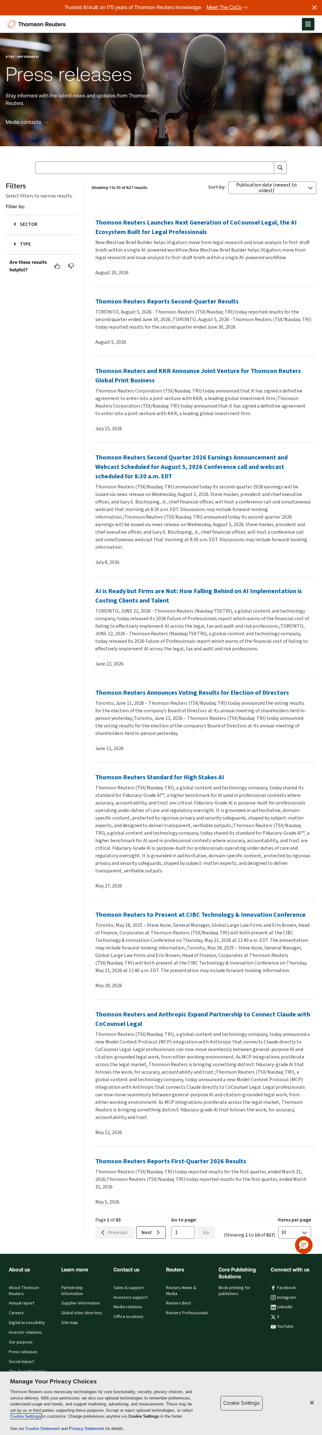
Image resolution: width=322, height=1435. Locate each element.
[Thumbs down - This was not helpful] (71, 266)
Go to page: (184, 1219)
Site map (69, 1323)
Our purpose (21, 1342)
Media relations (128, 1307)
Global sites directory (81, 1313)
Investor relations (25, 1332)
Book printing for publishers (234, 1291)
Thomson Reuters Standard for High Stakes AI (159, 777)
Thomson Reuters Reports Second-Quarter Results (167, 301)
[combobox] (161, 167)
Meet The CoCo (224, 7)
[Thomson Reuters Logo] (38, 24)
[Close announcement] (314, 7)
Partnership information (72, 1291)
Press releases (23, 1352)
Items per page (294, 1219)
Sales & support (129, 1288)
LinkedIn (284, 1307)
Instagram (286, 1297)
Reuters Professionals (187, 1313)
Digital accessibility (27, 1323)
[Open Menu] (308, 24)
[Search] (280, 168)
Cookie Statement (43, 1428)
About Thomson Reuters (24, 1291)
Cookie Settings (25, 1416)
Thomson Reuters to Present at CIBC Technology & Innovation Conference (200, 914)
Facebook (286, 1288)
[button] (304, 1245)
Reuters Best (178, 1303)
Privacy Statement (87, 1428)
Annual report (21, 1303)
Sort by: (217, 187)
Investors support (130, 1297)
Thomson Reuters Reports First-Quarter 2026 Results (170, 1161)
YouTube (285, 1326)
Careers (16, 1313)
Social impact (21, 1362)
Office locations (128, 1317)
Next (147, 1232)
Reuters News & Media (181, 1291)
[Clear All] (268, 168)
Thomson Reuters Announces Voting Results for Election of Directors (192, 692)
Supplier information (80, 1303)
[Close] (312, 1403)
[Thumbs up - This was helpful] (57, 266)
